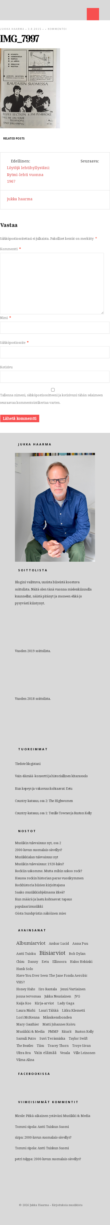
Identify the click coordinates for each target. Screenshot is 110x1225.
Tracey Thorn (58, 1046)
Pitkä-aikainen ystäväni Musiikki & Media (58, 1116)
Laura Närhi (25, 1010)
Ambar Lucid (59, 943)
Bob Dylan (77, 954)
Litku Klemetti (73, 1010)
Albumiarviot (30, 943)
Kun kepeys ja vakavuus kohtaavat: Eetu (43, 789)
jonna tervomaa (28, 996)
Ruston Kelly (84, 1032)
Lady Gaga (65, 1003)
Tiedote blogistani (28, 764)
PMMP (53, 1032)
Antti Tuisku (26, 954)
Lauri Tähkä (48, 1010)
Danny (33, 962)
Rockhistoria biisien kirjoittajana (40, 885)
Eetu (45, 962)
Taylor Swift (78, 1038)
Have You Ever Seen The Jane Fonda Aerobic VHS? (51, 978)
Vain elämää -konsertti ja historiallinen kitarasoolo (51, 776)
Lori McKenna (28, 1017)
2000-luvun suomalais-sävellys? (38, 850)
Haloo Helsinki (81, 962)
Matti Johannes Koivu (58, 1024)
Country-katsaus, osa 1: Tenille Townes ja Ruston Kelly (53, 813)
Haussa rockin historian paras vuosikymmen (49, 878)
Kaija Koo (23, 1003)
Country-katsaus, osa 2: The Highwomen (44, 801)
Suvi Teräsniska (52, 1038)
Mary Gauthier (27, 1024)
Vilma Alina (25, 1060)
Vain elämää (45, 1053)
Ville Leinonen (84, 1053)
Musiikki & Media (30, 1032)
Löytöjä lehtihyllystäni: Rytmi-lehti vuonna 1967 (28, 174)
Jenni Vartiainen (72, 989)
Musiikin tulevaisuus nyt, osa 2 (38, 843)
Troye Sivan (81, 1046)
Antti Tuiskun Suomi (53, 1127)
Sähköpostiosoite (14, 343)
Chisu (20, 962)
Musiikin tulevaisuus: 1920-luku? (39, 864)
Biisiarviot (52, 953)
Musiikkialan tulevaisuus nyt (36, 857)
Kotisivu (6, 367)
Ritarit (67, 1032)
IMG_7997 (19, 39)
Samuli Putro (26, 1038)
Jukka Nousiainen (57, 996)
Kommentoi (57, 29)
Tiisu (40, 1046)
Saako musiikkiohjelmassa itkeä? (40, 892)
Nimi (5, 318)
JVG (77, 996)
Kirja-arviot (44, 1003)
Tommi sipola (25, 1127)
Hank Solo (24, 969)
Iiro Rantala (47, 989)
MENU (93, 14)
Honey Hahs (25, 989)
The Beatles (24, 1046)
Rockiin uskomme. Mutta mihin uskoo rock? (48, 871)
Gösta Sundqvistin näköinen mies (40, 913)
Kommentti (10, 249)
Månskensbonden (57, 1017)
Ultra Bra (23, 1053)
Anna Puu (80, 943)
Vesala (65, 1053)
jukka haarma (12, 29)
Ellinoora (59, 962)
